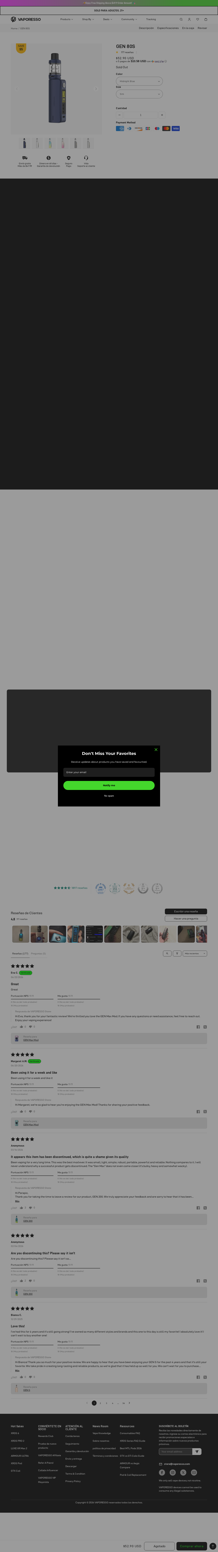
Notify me (109, 785)
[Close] (156, 750)
